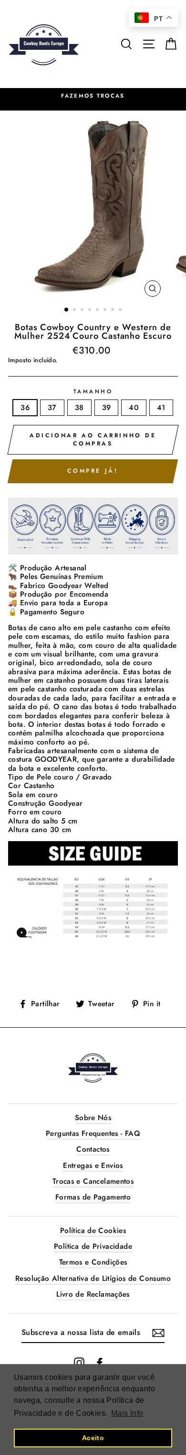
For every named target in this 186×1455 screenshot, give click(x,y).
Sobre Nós (93, 1117)
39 (106, 407)
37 (52, 407)
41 (161, 407)
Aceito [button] (93, 1438)
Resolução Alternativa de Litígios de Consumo (93, 1278)
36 (25, 407)
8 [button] (121, 310)
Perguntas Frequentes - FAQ (93, 1133)
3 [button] (83, 310)
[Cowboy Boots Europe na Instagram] (79, 1362)
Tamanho (93, 392)
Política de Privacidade (93, 1246)
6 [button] (105, 310)
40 (134, 407)
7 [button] (113, 310)
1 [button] (66, 310)
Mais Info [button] (127, 1413)
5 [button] (98, 310)
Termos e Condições (93, 1262)
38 (79, 407)
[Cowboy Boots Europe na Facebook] (99, 1362)
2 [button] (75, 310)
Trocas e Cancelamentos (93, 1181)
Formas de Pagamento (93, 1197)
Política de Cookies (93, 1230)
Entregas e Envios (93, 1165)
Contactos (92, 1149)
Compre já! (92, 470)
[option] (93, 206)
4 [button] (90, 310)
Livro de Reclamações (93, 1294)
